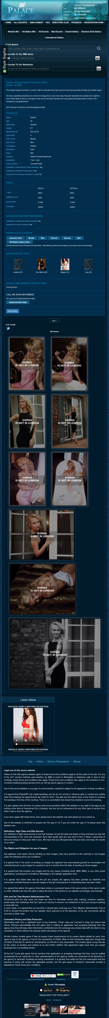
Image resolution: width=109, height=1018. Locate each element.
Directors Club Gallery (91, 31)
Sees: (8, 153)
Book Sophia (4, 59)
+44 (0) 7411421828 (82, 11)
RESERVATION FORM (93, 22)
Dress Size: (10, 135)
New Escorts (57, 31)
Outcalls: (9, 156)
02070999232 (61, 979)
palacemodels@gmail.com (85, 18)
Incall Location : (12, 163)
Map (31, 761)
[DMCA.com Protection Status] (64, 974)
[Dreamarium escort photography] (37, 1009)
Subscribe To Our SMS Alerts (19, 54)
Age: (8, 121)
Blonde (31, 238)
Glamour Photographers (58, 761)
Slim (79, 238)
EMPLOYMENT (36, 22)
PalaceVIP (81, 15)
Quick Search (11, 44)
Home (49, 1000)
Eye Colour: (10, 142)
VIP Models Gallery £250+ (19, 242)
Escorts (54, 238)
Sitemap (77, 761)
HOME (8, 22)
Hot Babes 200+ (29, 31)
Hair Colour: (11, 138)
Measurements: (12, 131)
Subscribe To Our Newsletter (19, 64)
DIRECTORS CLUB (60, 22)
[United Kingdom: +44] (8, 58)
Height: (9, 128)
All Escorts (44, 31)
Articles (40, 761)
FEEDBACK (76, 22)
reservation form (18, 302)
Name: (8, 117)
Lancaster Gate (15, 238)
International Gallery (54, 37)
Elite (42, 238)
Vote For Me (10, 325)
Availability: (10, 160)
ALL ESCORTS (20, 22)
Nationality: (10, 124)
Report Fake (12, 311)
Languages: (10, 146)
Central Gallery (71, 31)
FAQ (48, 22)
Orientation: (10, 149)
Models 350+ (13, 31)
